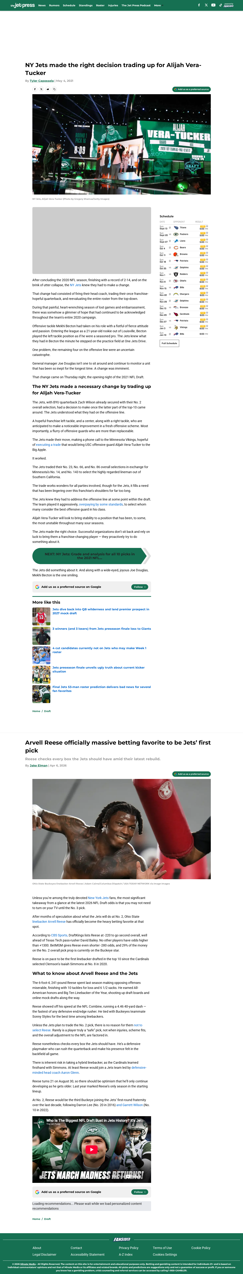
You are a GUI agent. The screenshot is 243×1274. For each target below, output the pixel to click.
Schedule (69, 5)
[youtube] (213, 5)
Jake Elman (38, 765)
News (42, 5)
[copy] (54, 89)
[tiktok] (220, 5)
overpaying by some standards (101, 504)
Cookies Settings (165, 1254)
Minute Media (28, 1264)
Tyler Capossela (42, 81)
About (37, 1248)
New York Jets (98, 898)
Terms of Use (162, 1248)
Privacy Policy (128, 1248)
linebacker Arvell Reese (49, 921)
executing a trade (48, 445)
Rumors (54, 5)
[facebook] (199, 5)
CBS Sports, (59, 935)
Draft (47, 711)
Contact (76, 1248)
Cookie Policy (200, 1248)
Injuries (113, 5)
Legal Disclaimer (44, 1254)
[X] (206, 5)
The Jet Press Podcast (136, 5)
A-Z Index (126, 1254)
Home (36, 711)
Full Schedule (169, 343)
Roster (100, 5)
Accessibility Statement (88, 1254)
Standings (85, 5)
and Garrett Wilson (129, 1105)
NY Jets (75, 285)
